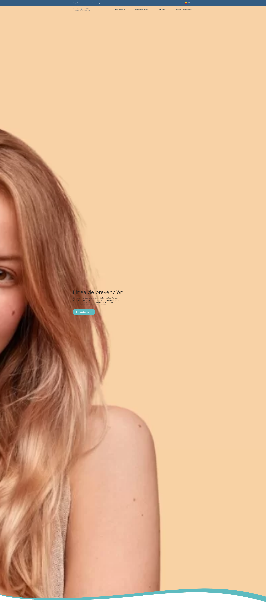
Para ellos (162, 9)
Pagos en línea (102, 3)
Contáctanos (113, 3)
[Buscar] (181, 3)
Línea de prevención (141, 9)
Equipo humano (78, 3)
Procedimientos (120, 9)
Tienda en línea (90, 3)
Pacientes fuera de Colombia (184, 9)
